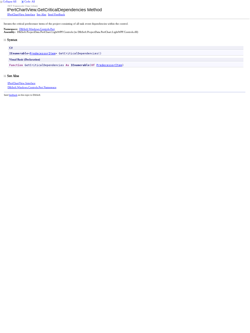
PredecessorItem (42, 53)
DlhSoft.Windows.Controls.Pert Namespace (32, 87)
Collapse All (9, 1)
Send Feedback (56, 14)
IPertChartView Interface (21, 14)
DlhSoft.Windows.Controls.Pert (37, 29)
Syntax (12, 40)
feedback (13, 95)
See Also (41, 14)
